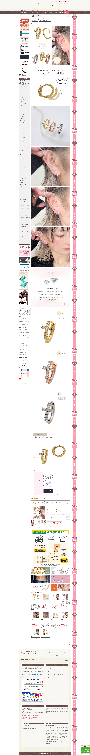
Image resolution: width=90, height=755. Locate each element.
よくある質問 (51, 1)
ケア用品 (23, 190)
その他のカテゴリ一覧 (22, 359)
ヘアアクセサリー (51, 655)
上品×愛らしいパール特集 (24, 224)
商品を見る (45, 608)
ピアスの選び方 (21, 340)
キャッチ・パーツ (23, 103)
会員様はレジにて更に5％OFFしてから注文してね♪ (51, 494)
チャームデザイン (23, 88)
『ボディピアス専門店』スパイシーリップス (37, 18)
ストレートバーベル (23, 84)
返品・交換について (58, 522)
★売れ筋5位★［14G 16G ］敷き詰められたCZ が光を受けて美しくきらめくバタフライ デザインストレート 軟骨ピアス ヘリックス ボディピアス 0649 (35, 622)
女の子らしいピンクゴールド (25, 213)
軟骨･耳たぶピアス (24, 82)
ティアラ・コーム (23, 178)
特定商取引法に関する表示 (44, 749)
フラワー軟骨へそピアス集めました (25, 227)
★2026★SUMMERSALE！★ (24, 201)
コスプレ (22, 197)
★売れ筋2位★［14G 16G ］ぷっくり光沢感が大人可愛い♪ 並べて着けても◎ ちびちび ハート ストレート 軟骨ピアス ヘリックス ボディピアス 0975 (45, 604)
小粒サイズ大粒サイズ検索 (23, 329)
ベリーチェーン (23, 122)
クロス (47, 20)
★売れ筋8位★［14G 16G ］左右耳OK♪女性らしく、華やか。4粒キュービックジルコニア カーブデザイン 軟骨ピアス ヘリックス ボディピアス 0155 (65, 622)
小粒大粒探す (23, 114)
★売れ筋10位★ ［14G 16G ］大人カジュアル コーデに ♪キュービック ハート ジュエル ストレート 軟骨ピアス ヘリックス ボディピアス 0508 (45, 639)
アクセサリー (23, 154)
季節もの (22, 148)
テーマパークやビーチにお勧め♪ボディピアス (25, 209)
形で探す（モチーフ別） (41, 20)
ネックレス (22, 158)
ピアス (22, 156)
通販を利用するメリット (22, 343)
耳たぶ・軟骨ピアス (51, 652)
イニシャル (49, 15)
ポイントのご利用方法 (22, 363)
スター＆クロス (23, 133)
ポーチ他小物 (23, 182)
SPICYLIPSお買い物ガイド (23, 318)
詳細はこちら (66, 660)
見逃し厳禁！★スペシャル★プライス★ (25, 243)
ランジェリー (65, 653)
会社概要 (56, 1)
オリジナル (53, 15)
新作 (57, 15)
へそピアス (23, 120)
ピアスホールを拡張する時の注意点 (24, 337)
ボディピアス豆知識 (22, 335)
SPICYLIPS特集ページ (25, 199)
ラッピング (22, 203)
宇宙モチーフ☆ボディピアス (25, 229)
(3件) (62, 523)
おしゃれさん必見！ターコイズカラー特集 (25, 236)
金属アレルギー (61, 15)
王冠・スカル (23, 137)
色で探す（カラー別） (24, 112)
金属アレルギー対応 (23, 105)
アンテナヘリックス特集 (24, 215)
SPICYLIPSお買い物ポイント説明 (24, 324)
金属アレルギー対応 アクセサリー (25, 168)
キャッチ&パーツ (23, 152)
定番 (21, 124)
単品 (21, 186)
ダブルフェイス (23, 107)
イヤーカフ (22, 160)
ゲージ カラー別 (23, 118)
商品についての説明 (22, 327)
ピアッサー (22, 116)
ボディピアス (23, 80)
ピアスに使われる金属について (23, 352)
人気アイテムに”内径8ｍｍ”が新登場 (25, 218)
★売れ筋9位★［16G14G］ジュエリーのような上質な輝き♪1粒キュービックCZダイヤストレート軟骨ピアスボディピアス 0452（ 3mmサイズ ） (36, 639)
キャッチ (65, 15)
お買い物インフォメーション (24, 316)
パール (46, 15)
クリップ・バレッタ (23, 176)
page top (68, 644)
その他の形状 (23, 101)
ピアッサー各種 (24, 184)
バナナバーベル (23, 95)
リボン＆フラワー (23, 131)
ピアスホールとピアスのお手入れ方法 (24, 345)
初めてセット (23, 188)
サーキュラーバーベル (24, 99)
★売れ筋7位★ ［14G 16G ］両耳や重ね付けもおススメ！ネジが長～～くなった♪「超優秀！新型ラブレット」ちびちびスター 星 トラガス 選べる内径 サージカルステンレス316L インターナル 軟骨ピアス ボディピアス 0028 (55, 623)
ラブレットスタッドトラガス (25, 90)
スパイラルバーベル (23, 86)
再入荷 (42, 15)
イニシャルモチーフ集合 (24, 222)
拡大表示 (40, 527)
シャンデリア (23, 139)
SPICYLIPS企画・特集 (23, 357)
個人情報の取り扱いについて (53, 749)
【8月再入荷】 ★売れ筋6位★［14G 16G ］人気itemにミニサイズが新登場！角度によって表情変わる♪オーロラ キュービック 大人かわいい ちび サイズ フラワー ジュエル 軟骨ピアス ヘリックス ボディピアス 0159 (45, 623)
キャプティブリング (23, 97)
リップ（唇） (23, 141)
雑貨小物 (23, 180)
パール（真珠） (23, 143)
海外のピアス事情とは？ (22, 354)
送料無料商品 (23, 238)
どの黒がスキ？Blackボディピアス (25, 232)
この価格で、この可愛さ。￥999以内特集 (25, 206)
